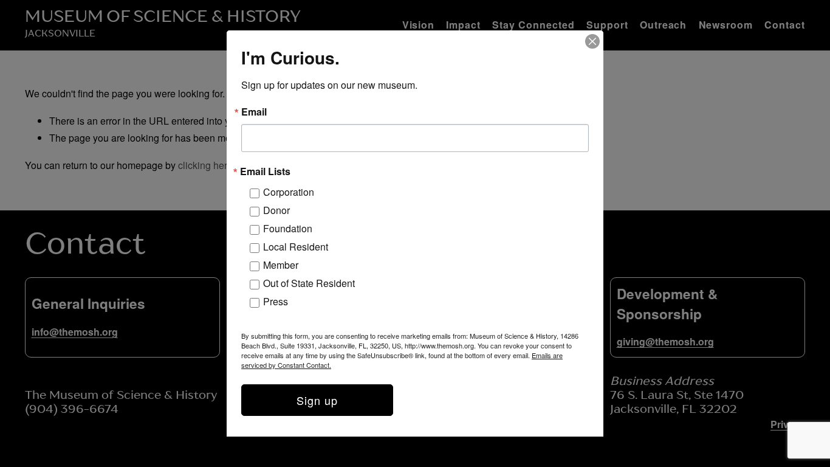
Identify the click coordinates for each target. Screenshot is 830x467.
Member (280, 265)
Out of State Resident (309, 283)
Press (275, 301)
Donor (276, 210)
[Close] (592, 41)
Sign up (317, 400)
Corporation (288, 192)
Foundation (287, 228)
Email (254, 112)
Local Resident (295, 247)
